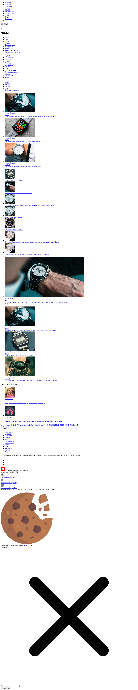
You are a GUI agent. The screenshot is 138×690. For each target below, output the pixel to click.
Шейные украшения (12, 90)
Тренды (7, 8)
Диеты (7, 41)
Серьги (7, 86)
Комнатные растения (12, 50)
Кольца (7, 84)
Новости (8, 2)
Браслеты (8, 81)
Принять (4, 547)
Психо (7, 15)
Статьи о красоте (11, 70)
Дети (6, 39)
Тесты (7, 17)
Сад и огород (9, 65)
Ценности (8, 6)
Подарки (8, 61)
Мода (7, 54)
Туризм (7, 74)
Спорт (7, 68)
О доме (7, 56)
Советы (7, 37)
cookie (25, 545)
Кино (7, 48)
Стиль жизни (9, 13)
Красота (7, 10)
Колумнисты (9, 11)
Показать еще (6, 688)
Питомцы (8, 59)
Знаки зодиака (10, 45)
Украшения (9, 76)
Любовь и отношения (12, 52)
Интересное (9, 46)
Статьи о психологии (12, 72)
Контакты (8, 19)
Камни (7, 83)
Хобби (7, 77)
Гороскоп (8, 4)
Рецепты (8, 63)
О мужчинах (9, 57)
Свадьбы (8, 66)
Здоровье (8, 43)
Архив (7, 452)
